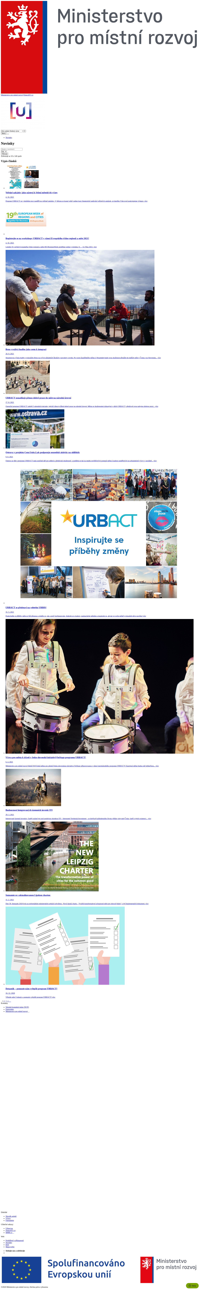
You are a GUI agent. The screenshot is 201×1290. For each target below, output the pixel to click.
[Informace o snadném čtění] (100, 1210)
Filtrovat (4, 154)
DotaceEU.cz (28, 95)
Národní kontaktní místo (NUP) (17, 1007)
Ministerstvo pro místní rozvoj (12, 95)
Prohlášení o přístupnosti (15, 1241)
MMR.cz (10, 1233)
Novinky (9, 138)
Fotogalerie (10, 1220)
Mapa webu (10, 1247)
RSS (7, 1245)
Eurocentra (10, 1009)
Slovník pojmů (11, 1216)
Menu (4, 133)
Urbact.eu (9, 1228)
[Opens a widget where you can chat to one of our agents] (192, 1286)
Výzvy (8, 1218)
